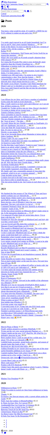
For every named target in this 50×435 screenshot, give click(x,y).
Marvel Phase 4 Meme (9, 327)
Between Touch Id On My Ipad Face (15, 409)
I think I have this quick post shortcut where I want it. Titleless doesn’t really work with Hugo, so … (24, 368)
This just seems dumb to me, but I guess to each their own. (23, 182)
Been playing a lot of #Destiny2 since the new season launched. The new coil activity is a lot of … (21, 203)
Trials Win (5, 276)
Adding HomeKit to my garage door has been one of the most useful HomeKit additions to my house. (24, 350)
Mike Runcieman (10, 2)
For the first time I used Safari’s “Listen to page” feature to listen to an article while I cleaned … (23, 146)
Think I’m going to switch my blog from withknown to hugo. (24, 390)
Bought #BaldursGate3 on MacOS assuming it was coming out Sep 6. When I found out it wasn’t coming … (23, 249)
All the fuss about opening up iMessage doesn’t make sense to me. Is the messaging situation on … (24, 212)
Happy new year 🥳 (9, 317)
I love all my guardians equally (13, 298)
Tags (7, 4)
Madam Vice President (9, 379)
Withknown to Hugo (9, 388)
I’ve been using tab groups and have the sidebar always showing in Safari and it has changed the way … (22, 271)
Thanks (4, 394)
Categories (14, 4)
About (20, 4)
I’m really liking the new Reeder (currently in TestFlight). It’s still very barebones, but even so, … (24, 124)
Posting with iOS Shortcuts (11, 365)
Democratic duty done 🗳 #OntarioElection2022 (19, 358)
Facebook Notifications (10, 165)
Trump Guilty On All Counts (12, 138)
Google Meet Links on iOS (11, 360)
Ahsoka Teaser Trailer (9, 274)
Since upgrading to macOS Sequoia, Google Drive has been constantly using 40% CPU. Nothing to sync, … (24, 116)
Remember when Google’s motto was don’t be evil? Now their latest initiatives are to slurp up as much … (25, 238)
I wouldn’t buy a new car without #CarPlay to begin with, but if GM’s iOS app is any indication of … (24, 266)
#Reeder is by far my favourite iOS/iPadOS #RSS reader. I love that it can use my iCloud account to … (23, 286)
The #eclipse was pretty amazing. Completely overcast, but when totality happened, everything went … (23, 168)
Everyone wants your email (11, 304)
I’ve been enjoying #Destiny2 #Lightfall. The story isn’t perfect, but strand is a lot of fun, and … (22, 294)
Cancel (3, 14)
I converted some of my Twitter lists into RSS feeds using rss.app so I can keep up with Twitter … (23, 307)
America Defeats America (11, 112)
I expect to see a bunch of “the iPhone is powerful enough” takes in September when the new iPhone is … (23, 150)
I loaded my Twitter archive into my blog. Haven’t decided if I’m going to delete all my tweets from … (24, 109)
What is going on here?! (10, 300)
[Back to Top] (2, 433)
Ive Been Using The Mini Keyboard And (17, 414)
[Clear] (2, 7)
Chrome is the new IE (9, 246)
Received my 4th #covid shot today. (15, 346)
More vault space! (8, 363)
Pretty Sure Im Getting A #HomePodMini (17, 401)
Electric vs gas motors (9, 132)
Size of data (5, 252)
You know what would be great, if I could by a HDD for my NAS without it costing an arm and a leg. (24, 32)
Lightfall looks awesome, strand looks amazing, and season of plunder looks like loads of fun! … (24, 343)
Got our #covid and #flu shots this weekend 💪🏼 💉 (21, 224)
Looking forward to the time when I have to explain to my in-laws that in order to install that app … (24, 179)
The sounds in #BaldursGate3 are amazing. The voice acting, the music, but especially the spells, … (24, 229)
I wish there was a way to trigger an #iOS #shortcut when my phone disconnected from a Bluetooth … (24, 290)
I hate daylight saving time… (12, 175)
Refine (3, 51)
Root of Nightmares (8, 278)
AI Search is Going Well (10, 143)
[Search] (47, 4)
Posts (3, 4)
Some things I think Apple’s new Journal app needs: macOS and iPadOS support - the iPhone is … (24, 199)
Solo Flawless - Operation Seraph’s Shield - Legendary (22, 315)
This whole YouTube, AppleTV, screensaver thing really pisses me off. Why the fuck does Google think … (25, 161)
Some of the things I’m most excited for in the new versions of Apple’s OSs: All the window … (25, 48)
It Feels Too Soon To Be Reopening (15, 416)
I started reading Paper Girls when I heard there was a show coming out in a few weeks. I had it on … (24, 354)
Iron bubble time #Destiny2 (11, 302)
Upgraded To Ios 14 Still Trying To (14, 407)
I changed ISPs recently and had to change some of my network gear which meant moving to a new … (22, 80)
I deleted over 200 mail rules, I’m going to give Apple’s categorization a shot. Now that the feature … (22, 76)
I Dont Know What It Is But (12, 412)
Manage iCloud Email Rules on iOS (15, 226)
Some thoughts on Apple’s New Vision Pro (17, 259)
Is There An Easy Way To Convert (14, 403)
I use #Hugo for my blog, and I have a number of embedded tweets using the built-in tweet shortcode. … (24, 100)
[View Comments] (5, 433)
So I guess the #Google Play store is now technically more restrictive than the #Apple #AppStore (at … (23, 63)
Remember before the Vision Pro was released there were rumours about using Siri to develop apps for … (23, 155)
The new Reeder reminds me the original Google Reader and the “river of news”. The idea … (24, 120)
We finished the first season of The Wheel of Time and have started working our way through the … (24, 194)
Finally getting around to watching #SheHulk (18, 329)
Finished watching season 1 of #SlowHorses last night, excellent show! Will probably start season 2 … (22, 312)
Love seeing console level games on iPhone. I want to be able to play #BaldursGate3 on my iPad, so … (24, 242)
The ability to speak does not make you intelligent (20, 141)
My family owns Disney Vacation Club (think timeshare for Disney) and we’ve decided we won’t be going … (23, 85)
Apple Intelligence (8, 158)
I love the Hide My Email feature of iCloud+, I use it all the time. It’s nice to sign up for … (23, 129)
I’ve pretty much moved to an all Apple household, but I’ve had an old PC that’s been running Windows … (23, 43)
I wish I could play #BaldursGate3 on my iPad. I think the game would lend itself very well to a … (23, 234)
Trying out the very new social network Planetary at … (22, 331)
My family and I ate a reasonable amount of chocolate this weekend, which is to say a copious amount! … (23, 172)
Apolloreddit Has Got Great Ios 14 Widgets (17, 405)
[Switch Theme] (8, 7)
